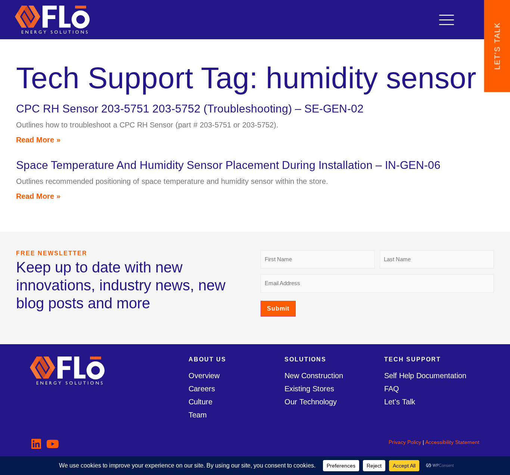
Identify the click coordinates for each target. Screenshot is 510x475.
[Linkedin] (36, 444)
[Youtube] (52, 444)
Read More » (38, 140)
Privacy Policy (405, 442)
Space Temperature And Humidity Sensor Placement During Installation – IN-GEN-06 (228, 165)
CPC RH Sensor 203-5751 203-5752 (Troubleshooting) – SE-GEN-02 (190, 108)
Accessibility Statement (452, 442)
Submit (278, 308)
